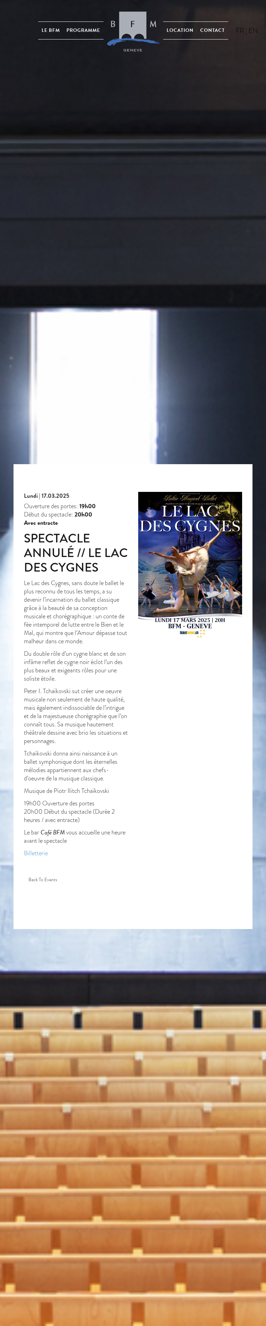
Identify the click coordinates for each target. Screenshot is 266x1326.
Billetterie (36, 853)
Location (180, 30)
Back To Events (42, 879)
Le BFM (51, 30)
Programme (83, 30)
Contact (212, 30)
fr (240, 30)
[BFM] (133, 30)
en (253, 30)
